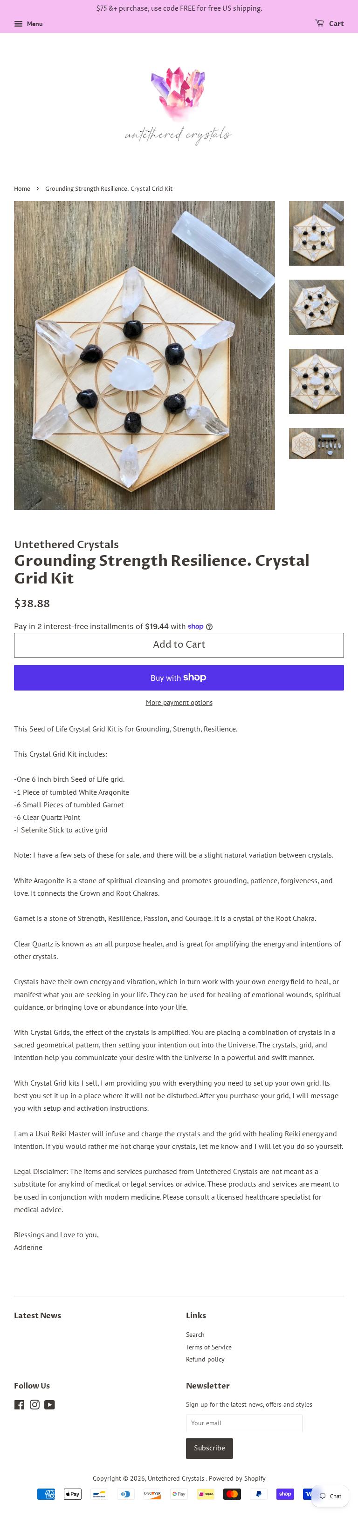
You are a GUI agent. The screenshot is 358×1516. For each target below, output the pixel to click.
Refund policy (205, 1359)
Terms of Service (209, 1347)
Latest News (37, 1316)
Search (195, 1334)
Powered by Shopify (237, 1478)
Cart (336, 24)
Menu (34, 24)
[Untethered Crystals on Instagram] (34, 1406)
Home (22, 189)
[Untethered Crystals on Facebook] (19, 1406)
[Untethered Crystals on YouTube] (49, 1406)
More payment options (179, 702)
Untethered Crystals (177, 1478)
